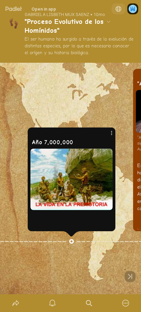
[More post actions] (107, 136)
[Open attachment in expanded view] (71, 179)
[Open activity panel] (52, 303)
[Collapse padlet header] (108, 21)
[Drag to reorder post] (71, 241)
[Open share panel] (15, 303)
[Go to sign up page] (132, 8)
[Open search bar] (89, 303)
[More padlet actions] (125, 303)
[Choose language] (118, 8)
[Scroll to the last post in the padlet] (130, 276)
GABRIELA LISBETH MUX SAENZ (57, 14)
